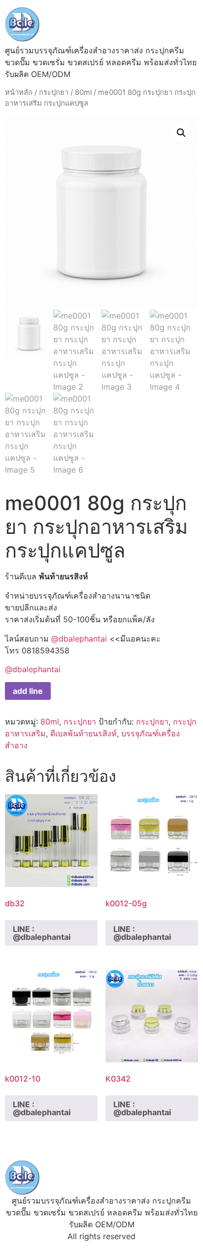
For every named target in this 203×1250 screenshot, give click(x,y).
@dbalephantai (79, 639)
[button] (181, 133)
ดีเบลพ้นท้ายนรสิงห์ (83, 733)
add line (28, 691)
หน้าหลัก (19, 92)
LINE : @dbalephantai (41, 933)
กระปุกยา (53, 92)
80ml (83, 92)
